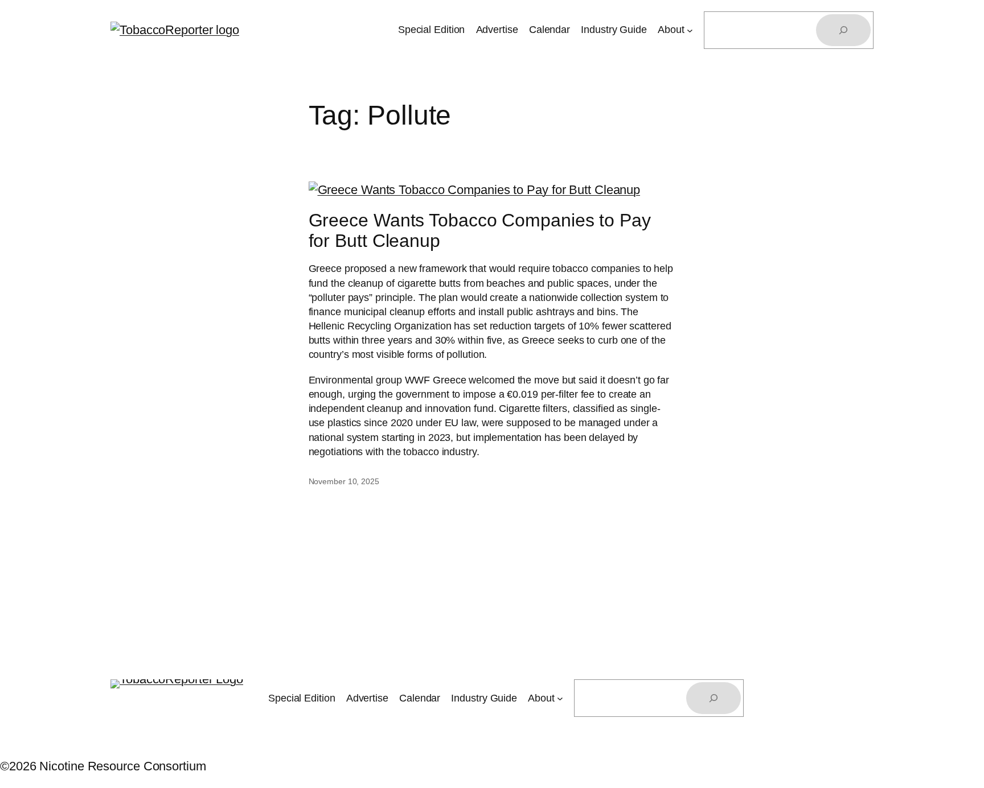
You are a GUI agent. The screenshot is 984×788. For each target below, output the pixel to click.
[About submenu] (690, 30)
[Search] (843, 30)
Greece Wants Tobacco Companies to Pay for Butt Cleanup (480, 230)
